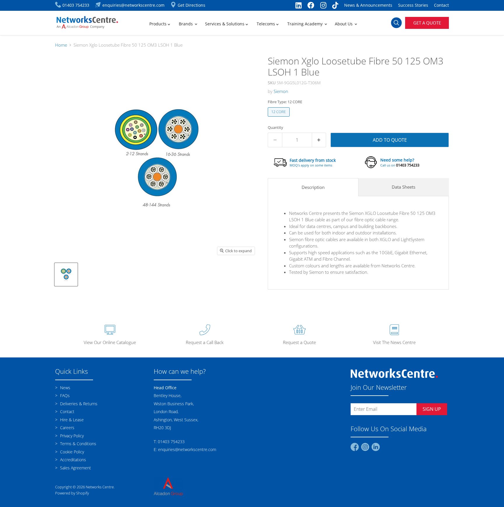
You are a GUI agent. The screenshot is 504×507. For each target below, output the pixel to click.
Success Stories (413, 5)
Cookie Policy (71, 452)
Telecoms (266, 24)
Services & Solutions (225, 24)
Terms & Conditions (77, 443)
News (64, 387)
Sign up (432, 409)
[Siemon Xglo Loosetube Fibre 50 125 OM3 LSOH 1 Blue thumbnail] (66, 274)
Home (61, 45)
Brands (186, 24)
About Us (344, 24)
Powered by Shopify (72, 493)
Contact (441, 5)
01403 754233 (407, 165)
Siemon (281, 91)
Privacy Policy (71, 435)
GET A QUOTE (427, 23)
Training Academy (305, 24)
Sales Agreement (75, 468)
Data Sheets (403, 187)
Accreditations (72, 459)
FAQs (64, 395)
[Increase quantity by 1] (319, 140)
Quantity (275, 127)
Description (313, 187)
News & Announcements (368, 5)
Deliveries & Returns (78, 403)
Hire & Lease (71, 419)
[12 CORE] (279, 118)
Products (158, 24)
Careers (66, 427)
